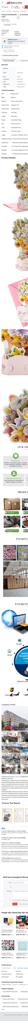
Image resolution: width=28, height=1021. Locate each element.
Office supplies (19, 977)
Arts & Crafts (8, 11)
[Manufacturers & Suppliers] (14, 2)
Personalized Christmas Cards (10, 991)
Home (3, 11)
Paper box (18, 971)
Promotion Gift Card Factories (10, 1002)
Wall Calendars (5, 977)
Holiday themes (19, 974)
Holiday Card (23, 11)
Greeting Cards (16, 11)
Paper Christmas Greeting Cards (10, 1006)
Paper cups (4, 971)
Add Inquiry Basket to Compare (10, 55)
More (3, 1009)
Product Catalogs (23, 968)
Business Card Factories (8, 999)
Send (15, 904)
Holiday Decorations (6, 974)
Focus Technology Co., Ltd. (19, 1014)
